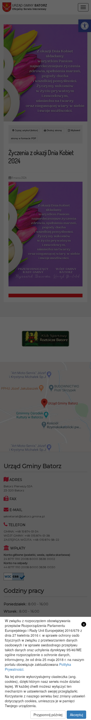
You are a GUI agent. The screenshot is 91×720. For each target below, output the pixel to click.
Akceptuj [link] (76, 714)
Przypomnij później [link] (47, 714)
